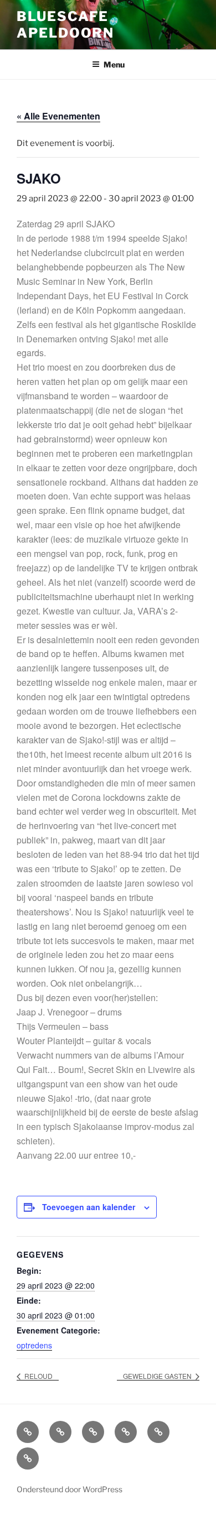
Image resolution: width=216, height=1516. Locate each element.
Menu (114, 64)
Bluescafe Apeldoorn (65, 24)
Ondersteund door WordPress (69, 1489)
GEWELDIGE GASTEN (158, 1375)
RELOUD (38, 1375)
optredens (34, 1345)
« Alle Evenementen (58, 116)
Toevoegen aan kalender (88, 1206)
